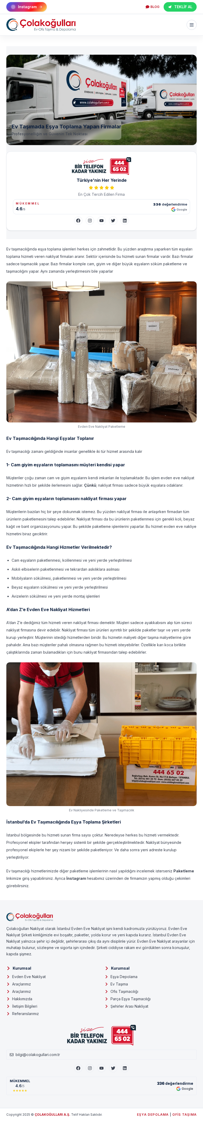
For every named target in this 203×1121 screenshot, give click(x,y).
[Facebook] (78, 220)
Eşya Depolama (123, 976)
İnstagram (76, 878)
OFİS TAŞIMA (184, 1115)
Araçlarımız (21, 984)
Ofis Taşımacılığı (124, 991)
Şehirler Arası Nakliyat (129, 1006)
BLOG (154, 7)
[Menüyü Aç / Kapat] (192, 25)
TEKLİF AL (183, 6)
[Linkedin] (125, 1068)
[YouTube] (101, 220)
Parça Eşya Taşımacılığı (130, 999)
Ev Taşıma (119, 984)
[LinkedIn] (125, 220)
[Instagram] (90, 220)
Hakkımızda (22, 999)
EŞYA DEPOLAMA (153, 1115)
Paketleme (183, 871)
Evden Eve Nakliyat (29, 976)
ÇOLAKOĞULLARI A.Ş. (52, 1115)
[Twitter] (113, 220)
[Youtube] (101, 1068)
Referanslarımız (25, 1013)
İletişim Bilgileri (24, 1006)
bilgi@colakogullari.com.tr (38, 1054)
